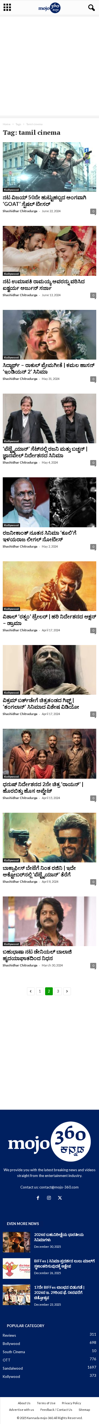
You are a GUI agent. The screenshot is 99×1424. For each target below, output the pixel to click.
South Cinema (14, 1352)
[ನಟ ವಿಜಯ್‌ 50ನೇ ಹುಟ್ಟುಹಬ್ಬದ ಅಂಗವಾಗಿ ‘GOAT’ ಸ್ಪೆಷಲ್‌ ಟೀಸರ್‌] (49, 167)
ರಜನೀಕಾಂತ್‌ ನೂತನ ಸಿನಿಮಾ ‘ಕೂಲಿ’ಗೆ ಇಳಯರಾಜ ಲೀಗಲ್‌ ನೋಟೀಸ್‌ (39, 535)
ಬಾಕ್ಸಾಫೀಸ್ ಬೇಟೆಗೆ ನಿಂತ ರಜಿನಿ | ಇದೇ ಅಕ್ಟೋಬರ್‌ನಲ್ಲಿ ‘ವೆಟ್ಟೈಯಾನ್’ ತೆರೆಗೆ (39, 871)
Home (6, 124)
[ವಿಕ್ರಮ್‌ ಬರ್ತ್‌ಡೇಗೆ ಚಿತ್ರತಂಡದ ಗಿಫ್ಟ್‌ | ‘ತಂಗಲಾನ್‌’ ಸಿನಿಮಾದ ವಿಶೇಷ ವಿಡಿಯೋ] (49, 670)
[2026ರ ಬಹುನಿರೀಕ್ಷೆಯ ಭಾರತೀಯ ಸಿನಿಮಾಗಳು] (16, 1242)
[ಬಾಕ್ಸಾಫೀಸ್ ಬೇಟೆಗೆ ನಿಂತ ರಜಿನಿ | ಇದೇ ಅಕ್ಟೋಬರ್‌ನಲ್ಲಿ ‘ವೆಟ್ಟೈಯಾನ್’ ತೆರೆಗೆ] (49, 837)
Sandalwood (13, 1368)
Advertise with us (21, 1409)
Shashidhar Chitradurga (20, 211)
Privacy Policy (71, 1403)
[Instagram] (50, 1198)
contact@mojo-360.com (59, 1187)
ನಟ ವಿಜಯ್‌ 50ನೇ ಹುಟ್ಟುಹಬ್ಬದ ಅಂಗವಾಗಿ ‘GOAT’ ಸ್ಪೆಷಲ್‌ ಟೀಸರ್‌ (44, 200)
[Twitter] (61, 1198)
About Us (24, 1403)
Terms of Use (46, 1403)
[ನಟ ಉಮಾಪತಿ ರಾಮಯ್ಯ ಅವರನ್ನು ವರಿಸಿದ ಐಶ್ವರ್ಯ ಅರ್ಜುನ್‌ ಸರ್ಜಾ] (49, 251)
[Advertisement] (49, 66)
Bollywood (11, 1343)
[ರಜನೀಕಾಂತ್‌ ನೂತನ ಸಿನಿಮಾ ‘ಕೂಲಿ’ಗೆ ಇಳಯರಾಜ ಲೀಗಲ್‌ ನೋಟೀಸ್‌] (49, 502)
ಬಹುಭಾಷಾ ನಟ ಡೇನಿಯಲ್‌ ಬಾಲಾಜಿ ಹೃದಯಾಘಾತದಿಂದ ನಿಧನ (37, 954)
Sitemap (84, 1409)
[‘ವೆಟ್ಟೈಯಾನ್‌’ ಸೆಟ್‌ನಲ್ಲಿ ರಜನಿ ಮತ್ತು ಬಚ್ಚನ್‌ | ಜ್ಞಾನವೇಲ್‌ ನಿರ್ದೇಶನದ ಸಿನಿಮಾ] (49, 418)
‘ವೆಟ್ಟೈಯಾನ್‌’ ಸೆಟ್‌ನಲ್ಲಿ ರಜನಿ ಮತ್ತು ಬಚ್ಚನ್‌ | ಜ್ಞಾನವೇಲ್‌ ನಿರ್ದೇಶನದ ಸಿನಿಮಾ (45, 451)
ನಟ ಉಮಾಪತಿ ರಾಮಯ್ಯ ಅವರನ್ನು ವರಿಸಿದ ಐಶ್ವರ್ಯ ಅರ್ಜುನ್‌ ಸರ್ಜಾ (44, 284)
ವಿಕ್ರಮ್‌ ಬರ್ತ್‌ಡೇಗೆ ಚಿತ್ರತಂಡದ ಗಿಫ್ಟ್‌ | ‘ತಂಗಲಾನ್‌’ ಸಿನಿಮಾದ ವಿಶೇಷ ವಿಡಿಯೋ (41, 703)
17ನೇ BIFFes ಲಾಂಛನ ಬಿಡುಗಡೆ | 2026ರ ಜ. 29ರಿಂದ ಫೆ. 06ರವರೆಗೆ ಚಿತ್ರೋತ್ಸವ (59, 1292)
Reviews (9, 1335)
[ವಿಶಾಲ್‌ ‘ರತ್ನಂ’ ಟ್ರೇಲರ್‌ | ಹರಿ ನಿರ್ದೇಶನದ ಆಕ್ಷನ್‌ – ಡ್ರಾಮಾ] (49, 586)
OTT (6, 1360)
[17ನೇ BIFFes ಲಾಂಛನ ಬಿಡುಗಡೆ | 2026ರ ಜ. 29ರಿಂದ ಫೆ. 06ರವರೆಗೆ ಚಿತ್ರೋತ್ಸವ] (16, 1295)
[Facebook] (39, 1198)
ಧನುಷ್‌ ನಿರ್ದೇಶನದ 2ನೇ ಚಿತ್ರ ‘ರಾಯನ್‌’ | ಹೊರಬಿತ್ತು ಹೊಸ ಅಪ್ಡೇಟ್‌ (43, 787)
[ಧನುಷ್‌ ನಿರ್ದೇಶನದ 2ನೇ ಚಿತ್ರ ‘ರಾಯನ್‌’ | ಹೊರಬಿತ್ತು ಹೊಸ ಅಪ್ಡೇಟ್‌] (49, 753)
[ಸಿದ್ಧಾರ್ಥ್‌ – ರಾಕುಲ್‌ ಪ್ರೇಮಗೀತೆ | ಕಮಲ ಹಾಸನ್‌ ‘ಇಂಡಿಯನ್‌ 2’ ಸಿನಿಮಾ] (49, 335)
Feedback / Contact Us (56, 1409)
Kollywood (11, 189)
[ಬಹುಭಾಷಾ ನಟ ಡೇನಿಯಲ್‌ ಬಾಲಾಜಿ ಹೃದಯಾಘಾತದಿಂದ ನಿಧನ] (49, 921)
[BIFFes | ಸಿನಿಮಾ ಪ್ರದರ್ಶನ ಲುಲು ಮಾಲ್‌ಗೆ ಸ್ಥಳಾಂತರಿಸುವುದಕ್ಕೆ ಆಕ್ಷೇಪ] (16, 1268)
